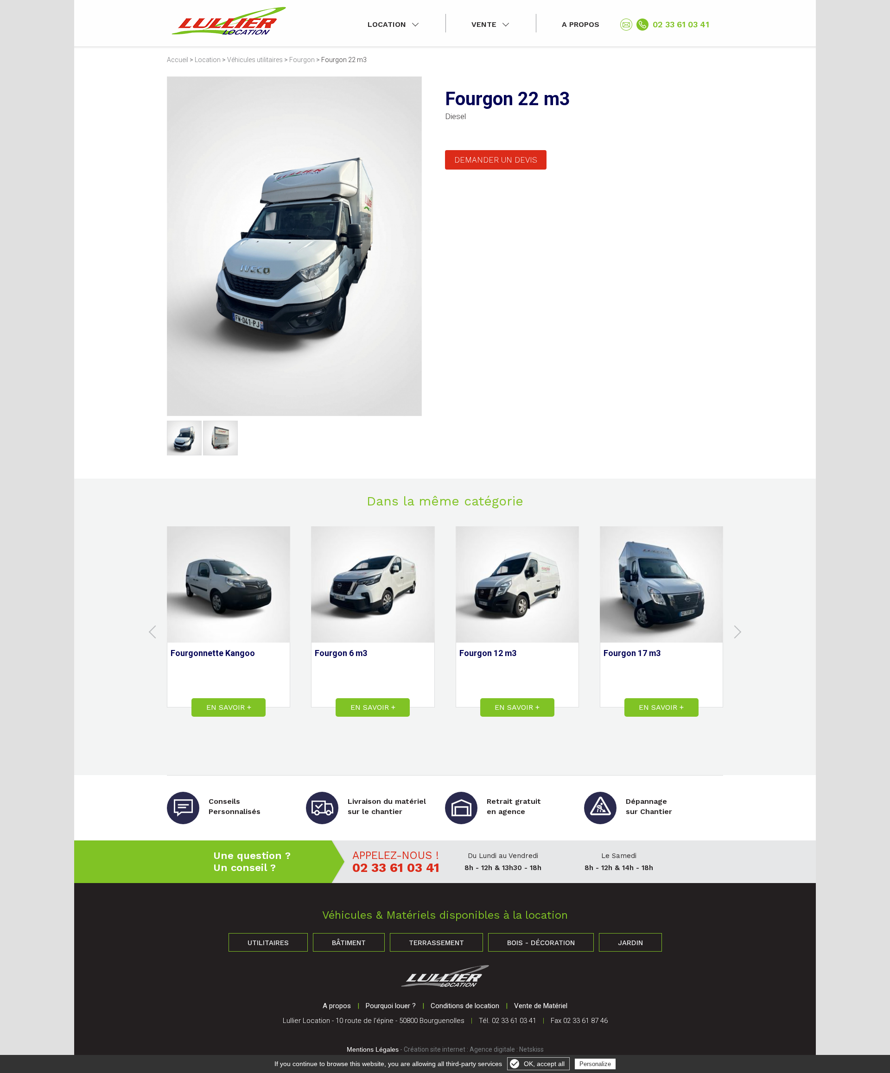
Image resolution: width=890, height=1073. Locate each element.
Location (387, 24)
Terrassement (436, 943)
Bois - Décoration (541, 943)
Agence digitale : (494, 1049)
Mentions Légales (373, 1049)
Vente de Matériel (540, 1006)
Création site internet (434, 1049)
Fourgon (302, 59)
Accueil (177, 59)
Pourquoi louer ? (391, 1006)
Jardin (630, 943)
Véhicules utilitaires (255, 59)
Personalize (595, 1063)
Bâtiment (349, 943)
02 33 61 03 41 (681, 24)
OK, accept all (544, 1063)
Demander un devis (495, 159)
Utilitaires (268, 943)
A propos (580, 24)
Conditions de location (465, 1006)
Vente (483, 24)
